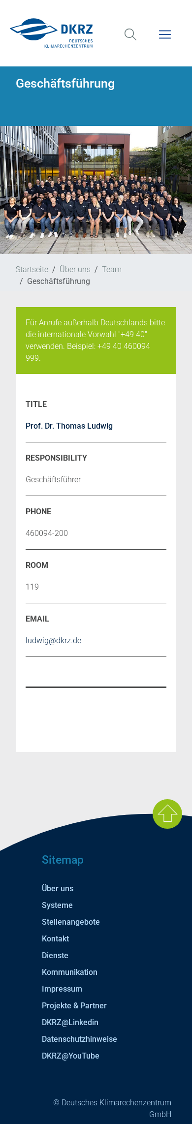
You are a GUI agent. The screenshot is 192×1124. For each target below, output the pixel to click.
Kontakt (55, 938)
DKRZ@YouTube (70, 1056)
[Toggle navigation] (165, 40)
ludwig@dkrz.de (53, 640)
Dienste (55, 955)
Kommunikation (69, 972)
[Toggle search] (130, 40)
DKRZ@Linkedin (70, 1022)
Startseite (32, 269)
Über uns (75, 269)
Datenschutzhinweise (79, 1039)
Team (112, 269)
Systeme (57, 905)
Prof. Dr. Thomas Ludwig (69, 426)
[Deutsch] (96, 33)
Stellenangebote (71, 922)
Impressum (62, 989)
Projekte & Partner (74, 1005)
